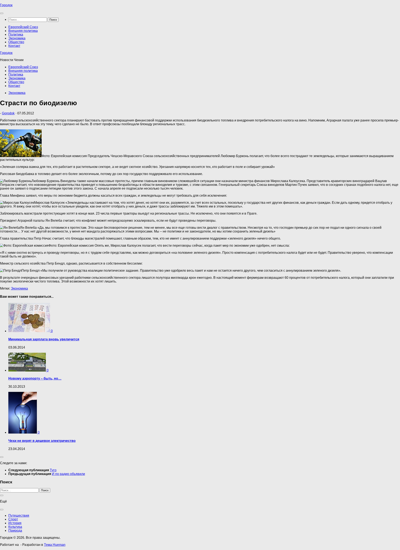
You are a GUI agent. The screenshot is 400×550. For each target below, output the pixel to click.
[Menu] (1, 13)
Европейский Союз (23, 27)
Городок (6, 5)
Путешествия (18, 515)
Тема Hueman (54, 544)
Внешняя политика (23, 30)
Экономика (16, 38)
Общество (16, 42)
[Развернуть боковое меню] (1, 457)
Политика (15, 34)
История (14, 523)
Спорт (13, 519)
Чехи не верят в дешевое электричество (42, 440)
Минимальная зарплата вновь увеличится (43, 339)
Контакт (14, 46)
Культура (15, 527)
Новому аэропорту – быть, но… (34, 378)
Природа (15, 530)
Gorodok (8, 113)
